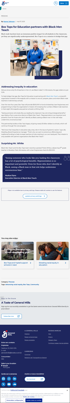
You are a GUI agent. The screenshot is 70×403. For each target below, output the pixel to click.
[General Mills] (5, 3)
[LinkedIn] (14, 378)
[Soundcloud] (14, 384)
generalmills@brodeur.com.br (11, 353)
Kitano (50, 337)
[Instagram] (9, 378)
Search (56, 3)
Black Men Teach (52, 96)
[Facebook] (3, 378)
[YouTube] (9, 384)
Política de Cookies (28, 397)
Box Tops (26, 284)
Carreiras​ (27, 354)
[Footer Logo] (8, 334)
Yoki (49, 334)
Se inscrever (31, 379)
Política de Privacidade (17, 390)
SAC (2, 359)
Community (34, 284)
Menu (62, 3)
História (27, 334)
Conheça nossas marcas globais (58, 343)
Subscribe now (9, 316)
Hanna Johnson (9, 21)
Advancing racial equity (13, 284)
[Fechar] (67, 390)
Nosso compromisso (31, 337)
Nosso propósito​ (30, 340)
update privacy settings (33, 196)
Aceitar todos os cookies (33, 400)
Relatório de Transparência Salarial (36, 357)
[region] (35, 395)
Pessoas (12, 282)
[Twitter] (3, 384)
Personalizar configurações (15, 400)
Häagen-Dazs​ (52, 340)
